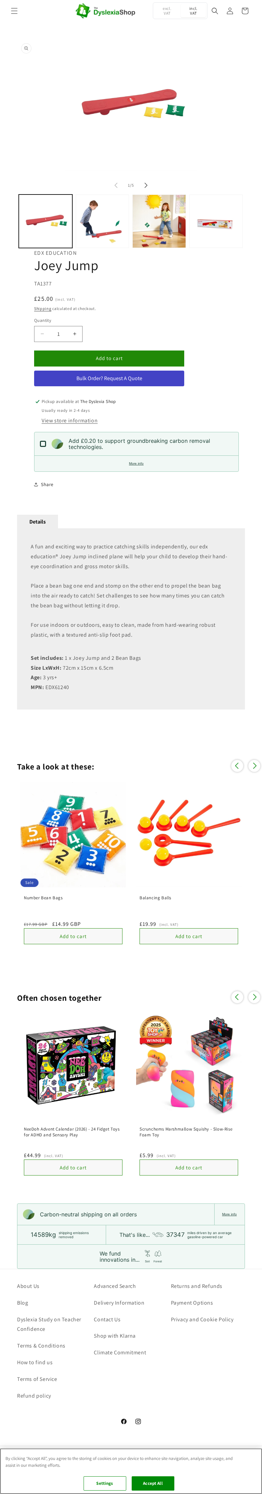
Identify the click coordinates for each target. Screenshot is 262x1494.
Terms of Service (37, 1379)
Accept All (152, 1483)
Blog (22, 1302)
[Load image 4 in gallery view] (216, 221)
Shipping (43, 308)
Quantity (42, 320)
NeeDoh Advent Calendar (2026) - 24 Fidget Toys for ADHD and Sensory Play (72, 1132)
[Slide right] (146, 185)
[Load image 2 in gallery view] (102, 221)
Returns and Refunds (196, 1286)
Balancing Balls (155, 898)
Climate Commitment (120, 1352)
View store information (70, 420)
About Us (28, 1286)
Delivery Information (119, 1302)
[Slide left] (115, 185)
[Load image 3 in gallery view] (159, 221)
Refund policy (34, 1395)
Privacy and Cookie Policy (202, 1319)
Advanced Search (115, 1286)
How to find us (35, 1362)
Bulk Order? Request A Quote (109, 378)
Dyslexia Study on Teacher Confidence (49, 1324)
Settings (104, 1483)
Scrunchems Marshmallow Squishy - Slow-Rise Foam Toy (186, 1132)
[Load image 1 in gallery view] (45, 221)
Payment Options (192, 1302)
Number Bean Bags (43, 898)
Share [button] (47, 484)
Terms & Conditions (41, 1345)
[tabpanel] (131, 619)
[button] (14, 10)
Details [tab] (37, 521)
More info (136, 463)
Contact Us (107, 1319)
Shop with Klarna (115, 1335)
